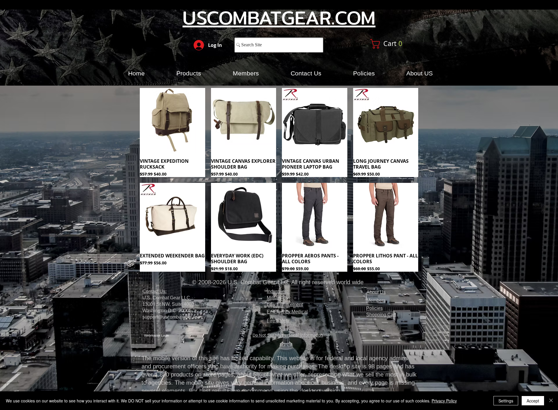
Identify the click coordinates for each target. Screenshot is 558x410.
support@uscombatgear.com (171, 316)
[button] (393, 44)
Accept (533, 401)
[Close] (551, 400)
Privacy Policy (444, 401)
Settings (505, 401)
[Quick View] (172, 120)
